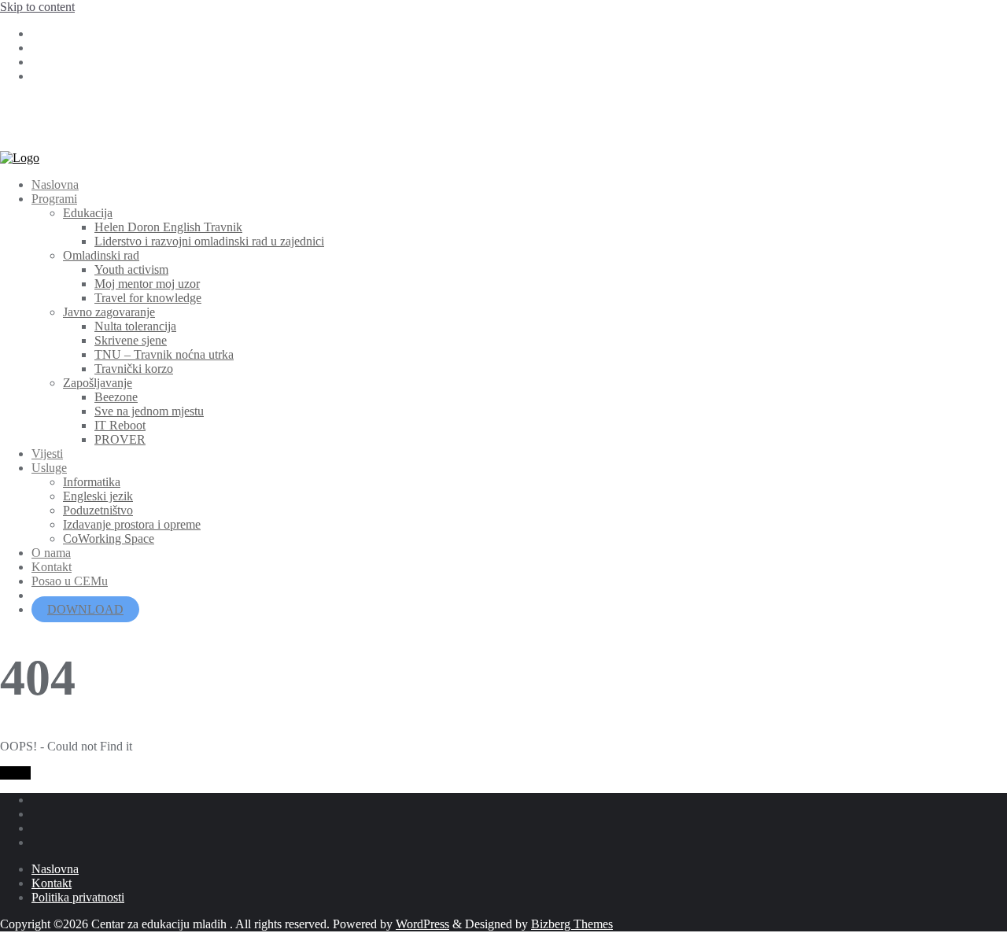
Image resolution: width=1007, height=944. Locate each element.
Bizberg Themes (572, 924)
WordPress (422, 924)
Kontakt (51, 883)
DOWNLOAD (85, 609)
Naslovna (55, 869)
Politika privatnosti (77, 897)
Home (15, 773)
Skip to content (37, 6)
